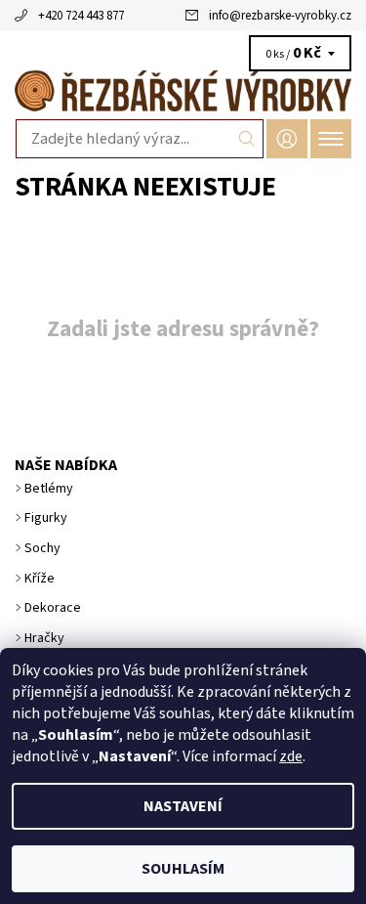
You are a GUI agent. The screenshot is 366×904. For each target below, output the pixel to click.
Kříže (39, 578)
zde (291, 756)
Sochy (42, 548)
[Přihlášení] (286, 138)
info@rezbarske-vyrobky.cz (280, 15)
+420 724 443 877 (81, 15)
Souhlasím (183, 869)
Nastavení (183, 806)
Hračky (44, 638)
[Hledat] (247, 138)
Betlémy (48, 488)
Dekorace (52, 608)
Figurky (45, 518)
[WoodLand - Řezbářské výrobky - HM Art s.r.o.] (183, 90)
